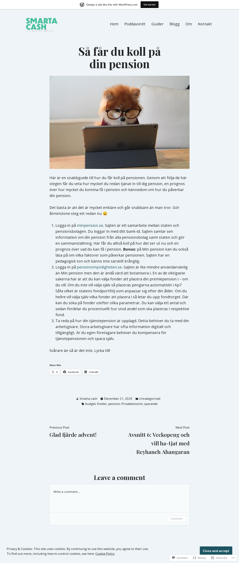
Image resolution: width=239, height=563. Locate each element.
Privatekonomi (132, 404)
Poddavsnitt (134, 24)
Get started (150, 4)
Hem (114, 24)
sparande (151, 404)
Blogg (175, 24)
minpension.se (90, 225)
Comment (176, 518)
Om (189, 24)
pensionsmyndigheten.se (99, 267)
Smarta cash (88, 398)
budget (90, 404)
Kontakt (205, 24)
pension (114, 404)
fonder (102, 404)
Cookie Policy (105, 553)
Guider (157, 24)
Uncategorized (149, 398)
